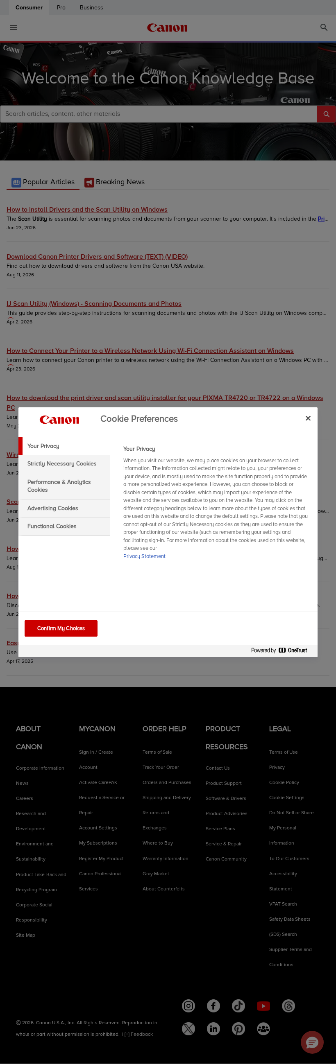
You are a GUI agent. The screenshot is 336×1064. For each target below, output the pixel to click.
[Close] (308, 418)
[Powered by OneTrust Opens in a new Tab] (282, 652)
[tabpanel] (217, 505)
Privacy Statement (144, 556)
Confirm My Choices (61, 628)
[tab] (64, 446)
